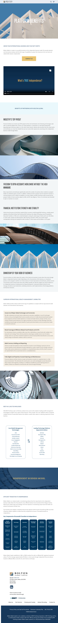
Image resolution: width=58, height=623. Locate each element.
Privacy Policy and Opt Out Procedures (19, 609)
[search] (51, 2)
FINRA (15, 577)
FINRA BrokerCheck (31, 611)
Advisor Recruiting (42, 602)
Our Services (18, 602)
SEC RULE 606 (49, 609)
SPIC (18, 577)
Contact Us (52, 602)
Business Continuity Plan (37, 609)
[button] (54, 1)
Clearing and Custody (29, 602)
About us (10, 602)
